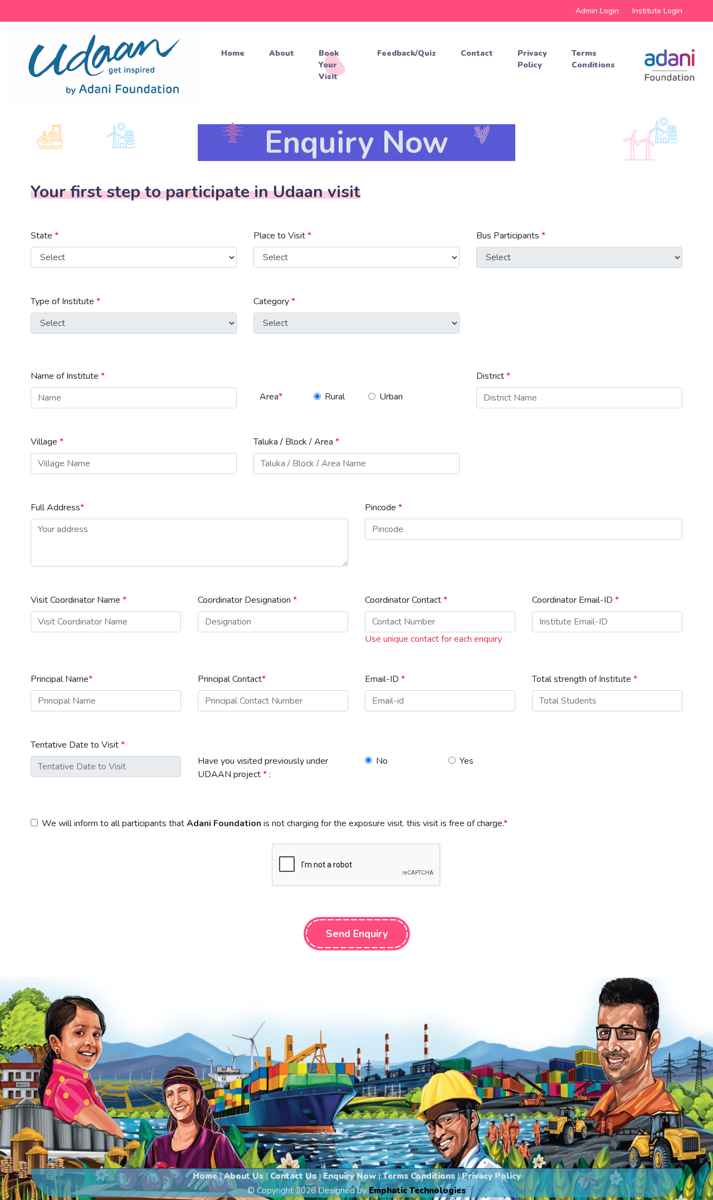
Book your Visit (329, 65)
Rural (335, 397)
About (281, 53)
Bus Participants (510, 236)
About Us (243, 1176)
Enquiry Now (349, 1176)
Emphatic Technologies (417, 1190)
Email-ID (385, 679)
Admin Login (597, 11)
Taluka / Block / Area (296, 442)
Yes (466, 761)
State (44, 236)
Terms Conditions (593, 59)
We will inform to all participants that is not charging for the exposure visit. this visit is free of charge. (274, 823)
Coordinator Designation (247, 600)
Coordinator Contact (406, 600)
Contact (477, 53)
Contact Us (293, 1176)
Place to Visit (282, 236)
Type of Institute (65, 301)
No (382, 761)
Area (271, 397)
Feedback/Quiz (406, 53)
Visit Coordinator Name (78, 600)
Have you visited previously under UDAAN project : (263, 768)
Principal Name (61, 679)
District (493, 376)
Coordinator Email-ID (575, 600)
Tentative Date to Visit (78, 745)
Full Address (57, 507)
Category (274, 301)
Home (233, 53)
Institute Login (657, 11)
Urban (391, 397)
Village (47, 442)
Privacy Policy (532, 59)
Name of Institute (68, 376)
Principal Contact (232, 679)
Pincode (383, 507)
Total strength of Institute (584, 679)
